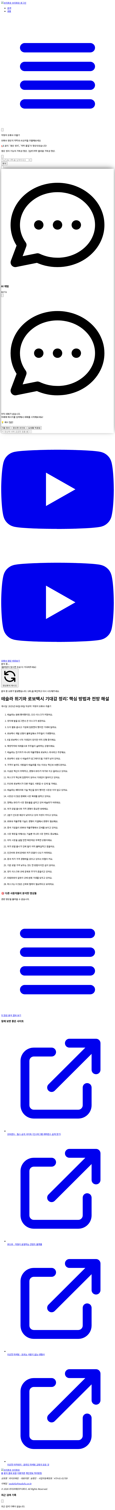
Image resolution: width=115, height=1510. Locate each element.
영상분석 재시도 (10, 685)
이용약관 (21, 1473)
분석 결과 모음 (10, 1473)
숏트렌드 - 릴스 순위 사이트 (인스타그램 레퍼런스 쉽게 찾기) (34, 1134)
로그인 (23, 2)
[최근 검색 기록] (2, 129)
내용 (9, 11)
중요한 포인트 (19, 428)
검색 (9, 8)
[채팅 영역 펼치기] (2, 295)
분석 (4, 163)
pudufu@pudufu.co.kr (20, 1483)
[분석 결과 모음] (57, 126)
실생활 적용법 (34, 428)
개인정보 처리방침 (34, 1473)
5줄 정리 (6, 428)
